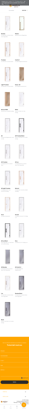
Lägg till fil (25, 377)
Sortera (24, 10)
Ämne (2, 365)
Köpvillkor (5, 396)
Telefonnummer (4, 355)
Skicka (14, 382)
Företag (5, 391)
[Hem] (14, 6)
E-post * (2, 360)
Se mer (7, 4)
